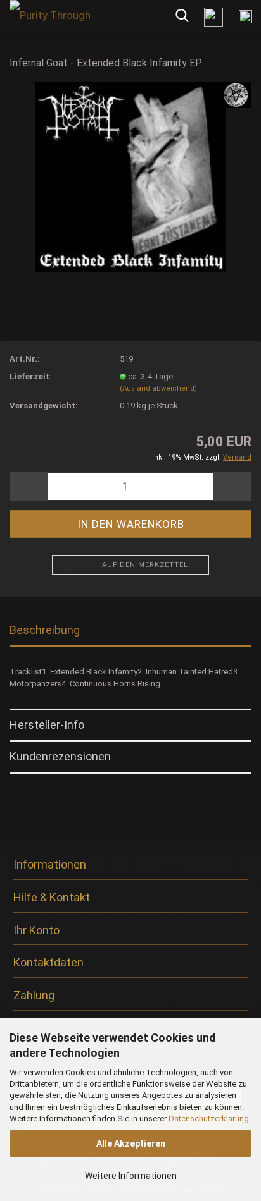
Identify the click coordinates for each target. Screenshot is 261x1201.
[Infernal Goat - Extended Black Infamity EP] (130, 176)
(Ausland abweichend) (158, 388)
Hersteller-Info (47, 724)
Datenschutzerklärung (209, 1118)
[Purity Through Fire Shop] (50, 16)
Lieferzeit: (31, 376)
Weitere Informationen (131, 1176)
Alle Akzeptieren (130, 1143)
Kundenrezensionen (60, 756)
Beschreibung (45, 630)
